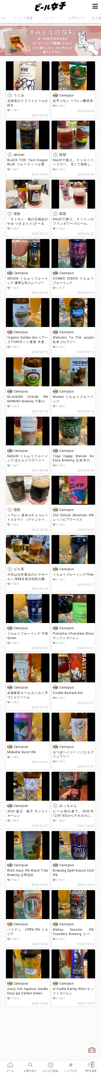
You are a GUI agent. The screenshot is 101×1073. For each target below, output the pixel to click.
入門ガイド (76, 18)
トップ (50, 18)
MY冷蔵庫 (91, 1063)
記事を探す (30, 1063)
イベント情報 (23, 18)
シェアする (71, 1063)
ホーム (10, 1063)
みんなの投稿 (50, 1063)
